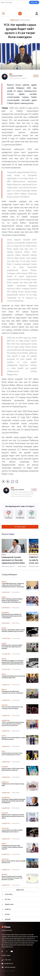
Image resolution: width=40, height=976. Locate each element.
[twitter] (7, 481)
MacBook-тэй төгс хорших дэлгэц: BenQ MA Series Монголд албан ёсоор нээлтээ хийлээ (13, 816)
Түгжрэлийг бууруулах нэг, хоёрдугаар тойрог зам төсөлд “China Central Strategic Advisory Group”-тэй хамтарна (13, 585)
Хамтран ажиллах (10, 967)
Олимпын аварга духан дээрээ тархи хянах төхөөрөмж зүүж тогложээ (12, 754)
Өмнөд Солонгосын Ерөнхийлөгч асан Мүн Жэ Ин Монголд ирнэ (14, 738)
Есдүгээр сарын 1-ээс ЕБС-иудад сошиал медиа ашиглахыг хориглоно (13, 769)
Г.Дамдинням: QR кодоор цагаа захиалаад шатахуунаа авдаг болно (13, 677)
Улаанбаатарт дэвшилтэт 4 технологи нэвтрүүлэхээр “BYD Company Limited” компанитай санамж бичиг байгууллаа (13, 662)
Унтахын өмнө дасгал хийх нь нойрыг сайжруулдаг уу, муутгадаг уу (12, 831)
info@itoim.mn (8, 964)
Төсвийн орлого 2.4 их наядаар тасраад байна (13, 784)
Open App (34, 2)
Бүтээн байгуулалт (34, 554)
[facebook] (3, 481)
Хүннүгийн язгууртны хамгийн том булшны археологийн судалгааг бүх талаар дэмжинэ (12, 616)
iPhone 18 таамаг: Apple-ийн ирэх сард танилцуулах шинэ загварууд (12, 707)
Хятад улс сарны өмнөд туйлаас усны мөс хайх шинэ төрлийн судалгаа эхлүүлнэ (13, 630)
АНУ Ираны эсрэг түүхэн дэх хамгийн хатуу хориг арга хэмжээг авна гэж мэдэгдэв (12, 646)
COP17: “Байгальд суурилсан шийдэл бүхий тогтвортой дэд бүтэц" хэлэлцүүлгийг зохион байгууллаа (12, 600)
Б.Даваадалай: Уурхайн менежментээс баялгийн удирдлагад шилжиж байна (13, 560)
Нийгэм (4, 554)
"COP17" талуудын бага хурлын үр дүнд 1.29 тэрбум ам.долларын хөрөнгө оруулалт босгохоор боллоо (13, 723)
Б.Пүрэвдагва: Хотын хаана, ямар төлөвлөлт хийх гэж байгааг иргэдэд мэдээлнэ (12, 847)
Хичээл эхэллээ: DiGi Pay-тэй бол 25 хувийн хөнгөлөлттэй (14, 861)
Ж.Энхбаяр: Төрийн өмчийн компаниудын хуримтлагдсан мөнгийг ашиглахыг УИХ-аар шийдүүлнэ (13, 801)
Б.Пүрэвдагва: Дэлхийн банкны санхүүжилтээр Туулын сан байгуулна (12, 692)
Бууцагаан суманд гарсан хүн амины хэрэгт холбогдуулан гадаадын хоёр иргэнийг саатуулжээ (12, 878)
